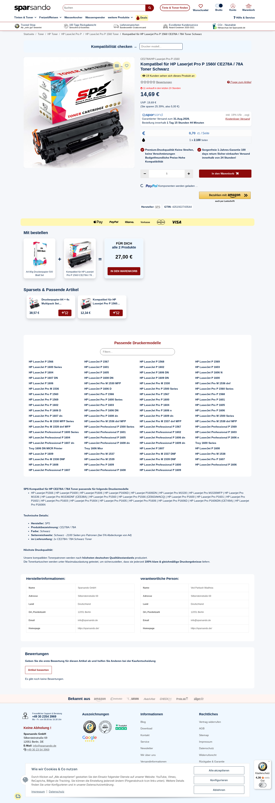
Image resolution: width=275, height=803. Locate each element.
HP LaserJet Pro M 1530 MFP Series (51, 421)
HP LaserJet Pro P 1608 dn (101, 415)
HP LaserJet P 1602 (152, 367)
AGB (201, 728)
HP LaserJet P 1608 (207, 448)
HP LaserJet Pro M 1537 (99, 453)
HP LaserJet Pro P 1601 (210, 399)
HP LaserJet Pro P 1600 (154, 399)
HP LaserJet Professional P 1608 (105, 470)
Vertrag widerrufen (210, 721)
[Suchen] (149, 7)
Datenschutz (206, 748)
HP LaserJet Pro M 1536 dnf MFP (105, 421)
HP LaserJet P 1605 (96, 372)
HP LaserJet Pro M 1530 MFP (102, 383)
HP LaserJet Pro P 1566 (99, 394)
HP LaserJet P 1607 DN (43, 377)
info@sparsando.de (44, 745)
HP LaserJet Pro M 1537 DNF (158, 453)
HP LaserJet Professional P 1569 (216, 426)
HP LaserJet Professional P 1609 (160, 470)
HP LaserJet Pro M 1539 (99, 459)
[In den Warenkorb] (64, 313)
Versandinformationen (153, 761)
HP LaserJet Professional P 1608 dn (107, 442)
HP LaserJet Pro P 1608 (43, 464)
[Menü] (269, 762)
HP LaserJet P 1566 (41, 361)
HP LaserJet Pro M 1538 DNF (47, 459)
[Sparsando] (32, 7)
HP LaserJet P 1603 (207, 367)
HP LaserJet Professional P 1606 (216, 464)
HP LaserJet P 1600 (207, 377)
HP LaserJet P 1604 (41, 372)
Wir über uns (148, 754)
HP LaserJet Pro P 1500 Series (159, 388)
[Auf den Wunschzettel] (127, 66)
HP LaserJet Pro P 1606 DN (101, 410)
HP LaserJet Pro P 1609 (99, 464)
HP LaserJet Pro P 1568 (210, 394)
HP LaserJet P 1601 (96, 367)
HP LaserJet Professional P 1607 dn (51, 442)
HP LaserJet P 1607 (152, 448)
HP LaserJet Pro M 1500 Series (214, 415)
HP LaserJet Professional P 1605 (105, 437)
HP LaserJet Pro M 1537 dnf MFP (160, 421)
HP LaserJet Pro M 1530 (155, 383)
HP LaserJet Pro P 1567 (154, 394)
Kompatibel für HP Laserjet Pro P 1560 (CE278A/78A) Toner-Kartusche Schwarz (106, 301)
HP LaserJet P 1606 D (97, 388)
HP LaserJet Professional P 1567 (160, 426)
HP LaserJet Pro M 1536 (44, 388)
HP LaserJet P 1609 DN (154, 377)
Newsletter (146, 748)
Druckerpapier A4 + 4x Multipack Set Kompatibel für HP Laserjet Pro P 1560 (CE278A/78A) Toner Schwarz (55, 301)
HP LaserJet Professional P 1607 (49, 470)
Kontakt (144, 735)
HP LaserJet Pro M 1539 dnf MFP (49, 426)
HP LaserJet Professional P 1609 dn (162, 442)
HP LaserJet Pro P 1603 (99, 404)
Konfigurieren (219, 780)
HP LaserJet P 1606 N (208, 372)
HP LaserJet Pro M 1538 (210, 453)
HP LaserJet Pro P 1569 (43, 399)
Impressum (205, 741)
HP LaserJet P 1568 (152, 361)
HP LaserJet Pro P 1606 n (156, 410)
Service (144, 741)
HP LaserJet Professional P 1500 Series (109, 426)
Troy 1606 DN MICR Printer (45, 448)
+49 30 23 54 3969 (38, 749)
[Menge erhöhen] (189, 174)
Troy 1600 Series (205, 442)
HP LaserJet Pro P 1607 (210, 459)
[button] (232, 8)
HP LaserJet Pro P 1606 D (45, 410)
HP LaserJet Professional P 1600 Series (54, 432)
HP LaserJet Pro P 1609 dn (156, 415)
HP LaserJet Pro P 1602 (43, 404)
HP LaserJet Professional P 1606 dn (162, 437)
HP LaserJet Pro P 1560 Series (214, 388)
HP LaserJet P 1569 (207, 361)
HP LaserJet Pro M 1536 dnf (212, 383)
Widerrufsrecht (207, 754)
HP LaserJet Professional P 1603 (216, 432)
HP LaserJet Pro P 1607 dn (45, 415)
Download (146, 728)
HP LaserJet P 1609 (41, 453)
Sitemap (204, 735)
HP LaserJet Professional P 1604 (49, 437)
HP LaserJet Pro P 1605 (210, 404)
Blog (143, 721)
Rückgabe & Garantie (211, 761)
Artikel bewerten (38, 669)
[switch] (262, 785)
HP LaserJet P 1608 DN (98, 377)
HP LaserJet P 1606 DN (154, 372)
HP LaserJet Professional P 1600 (160, 464)
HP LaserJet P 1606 (41, 383)
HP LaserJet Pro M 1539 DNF (158, 459)
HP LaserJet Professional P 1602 (160, 432)
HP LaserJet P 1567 (96, 361)
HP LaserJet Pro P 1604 (154, 404)
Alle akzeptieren (219, 770)
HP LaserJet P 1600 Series (45, 367)
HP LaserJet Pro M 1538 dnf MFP (216, 421)
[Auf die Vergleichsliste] (117, 66)
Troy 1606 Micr (93, 448)
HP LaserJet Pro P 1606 (210, 410)
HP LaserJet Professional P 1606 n (217, 437)
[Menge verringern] (145, 174)
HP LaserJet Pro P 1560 (43, 394)
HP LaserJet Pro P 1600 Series (103, 399)
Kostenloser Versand (237, 118)
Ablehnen (219, 789)
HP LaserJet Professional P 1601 (105, 432)
